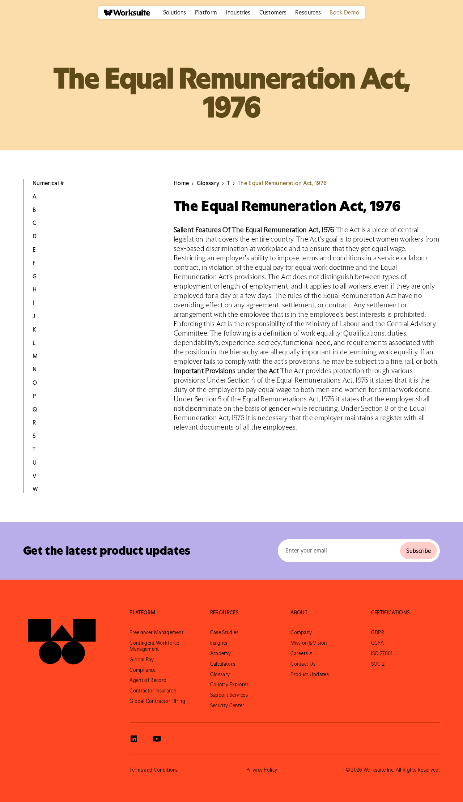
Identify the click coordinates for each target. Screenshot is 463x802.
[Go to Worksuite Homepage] (62, 638)
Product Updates (309, 674)
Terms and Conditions (153, 770)
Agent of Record (147, 680)
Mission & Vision (308, 643)
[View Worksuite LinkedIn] (133, 738)
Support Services (229, 695)
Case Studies (224, 632)
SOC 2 (378, 664)
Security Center (227, 705)
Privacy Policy (261, 770)
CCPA (377, 643)
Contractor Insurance (152, 690)
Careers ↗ (301, 653)
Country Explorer (229, 684)
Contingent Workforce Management (154, 646)
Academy (220, 653)
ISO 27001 (382, 653)
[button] (175, 12)
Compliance (142, 670)
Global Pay (141, 659)
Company (301, 632)
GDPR (377, 632)
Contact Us (302, 664)
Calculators (222, 664)
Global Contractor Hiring (157, 701)
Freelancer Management (156, 632)
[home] (124, 12)
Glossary (220, 674)
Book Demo (344, 12)
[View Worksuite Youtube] (157, 738)
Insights (219, 643)
